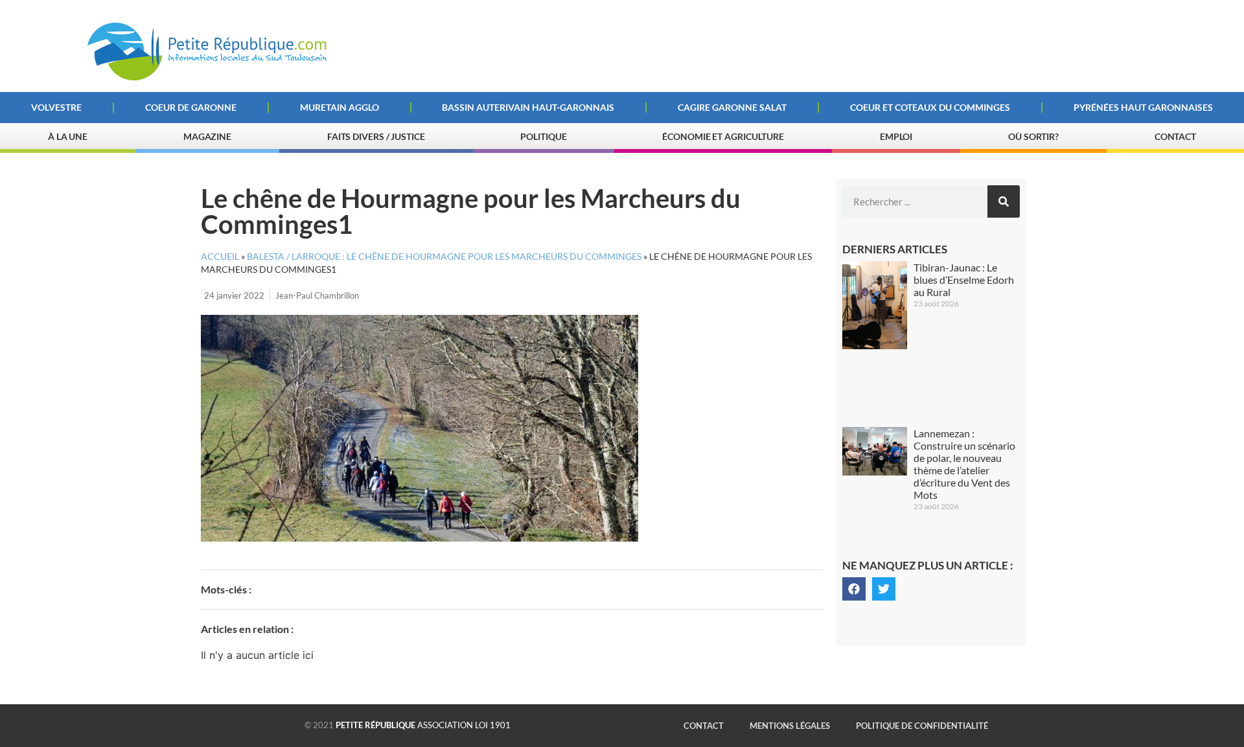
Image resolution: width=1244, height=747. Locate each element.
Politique (543, 136)
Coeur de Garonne (190, 107)
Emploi (896, 136)
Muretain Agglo (339, 107)
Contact (1175, 136)
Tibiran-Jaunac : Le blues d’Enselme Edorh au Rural (964, 279)
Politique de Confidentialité (922, 725)
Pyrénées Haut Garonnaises (1143, 107)
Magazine (207, 136)
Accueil (220, 256)
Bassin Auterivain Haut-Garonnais (528, 107)
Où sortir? (1033, 136)
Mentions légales (790, 725)
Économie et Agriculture (723, 136)
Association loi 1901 (423, 725)
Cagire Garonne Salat (732, 107)
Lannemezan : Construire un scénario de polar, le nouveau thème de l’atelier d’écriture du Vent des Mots (964, 464)
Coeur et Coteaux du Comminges (930, 107)
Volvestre (56, 107)
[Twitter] (883, 589)
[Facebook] (854, 589)
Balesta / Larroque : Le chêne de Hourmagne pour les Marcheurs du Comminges (444, 256)
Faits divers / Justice (376, 136)
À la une (67, 136)
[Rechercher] (1003, 201)
